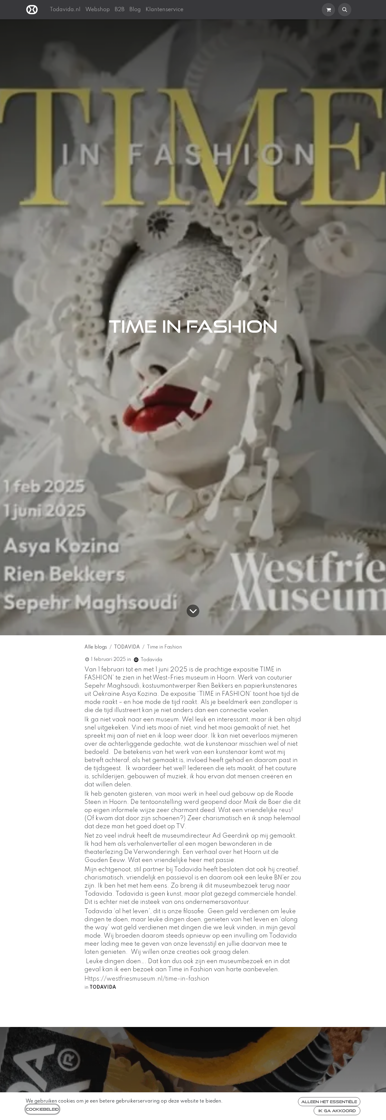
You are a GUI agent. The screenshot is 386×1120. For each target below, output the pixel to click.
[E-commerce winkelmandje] (328, 9)
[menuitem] (65, 10)
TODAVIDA (127, 647)
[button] (344, 9)
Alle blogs (95, 647)
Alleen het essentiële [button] (329, 1102)
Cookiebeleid (42, 1109)
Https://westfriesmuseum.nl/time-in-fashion (146, 979)
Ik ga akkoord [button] (337, 1111)
